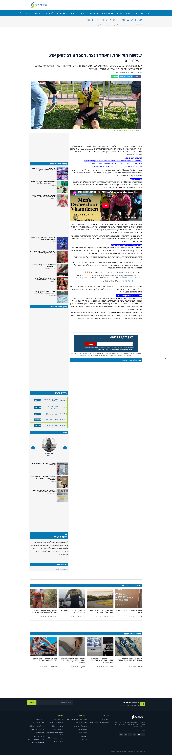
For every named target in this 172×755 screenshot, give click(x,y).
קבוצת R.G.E (83, 736)
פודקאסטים (62, 13)
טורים (73, 13)
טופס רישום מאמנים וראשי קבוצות (77, 719)
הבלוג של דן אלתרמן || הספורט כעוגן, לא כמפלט (44, 464)
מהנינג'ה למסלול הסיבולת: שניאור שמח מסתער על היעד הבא (45, 660)
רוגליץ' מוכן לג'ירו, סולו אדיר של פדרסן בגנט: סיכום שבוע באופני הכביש (117, 163)
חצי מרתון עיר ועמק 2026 (55, 738)
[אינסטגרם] (121, 734)
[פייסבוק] (143, 734)
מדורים (82, 13)
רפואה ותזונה (107, 13)
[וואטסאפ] (125, 734)
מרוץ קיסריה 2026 (57, 726)
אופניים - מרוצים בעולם (113, 20)
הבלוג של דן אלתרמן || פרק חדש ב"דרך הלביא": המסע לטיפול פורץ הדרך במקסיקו (43, 478)
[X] (134, 734)
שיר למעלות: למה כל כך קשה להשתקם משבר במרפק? (44, 265)
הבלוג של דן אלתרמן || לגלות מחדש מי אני (129, 611)
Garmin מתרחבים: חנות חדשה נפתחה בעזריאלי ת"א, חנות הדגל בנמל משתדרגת (101, 660)
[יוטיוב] (130, 734)
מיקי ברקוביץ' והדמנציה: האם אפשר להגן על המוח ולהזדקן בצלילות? (43, 252)
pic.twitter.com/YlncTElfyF (130, 277)
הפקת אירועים (105, 719)
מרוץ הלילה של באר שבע (37, 729)
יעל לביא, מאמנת (49, 454)
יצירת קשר (83, 739)
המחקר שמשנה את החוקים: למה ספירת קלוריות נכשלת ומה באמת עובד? (43, 182)
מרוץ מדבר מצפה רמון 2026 (36, 739)
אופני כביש (136, 20)
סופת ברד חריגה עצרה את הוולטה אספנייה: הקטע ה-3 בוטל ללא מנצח (45, 292)
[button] (137, 76)
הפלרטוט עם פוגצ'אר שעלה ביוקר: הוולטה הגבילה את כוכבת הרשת (45, 278)
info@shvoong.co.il (85, 355)
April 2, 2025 (132, 281)
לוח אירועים (48, 13)
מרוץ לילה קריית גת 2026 (55, 723)
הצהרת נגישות (83, 733)
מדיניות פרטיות (82, 729)
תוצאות (37, 13)
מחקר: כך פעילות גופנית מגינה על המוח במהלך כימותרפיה (101, 611)
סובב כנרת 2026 (39, 733)
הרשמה (31, 703)
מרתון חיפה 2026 (39, 736)
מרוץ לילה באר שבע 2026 (36, 726)
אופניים (129, 13)
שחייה (119, 13)
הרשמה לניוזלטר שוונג (80, 726)
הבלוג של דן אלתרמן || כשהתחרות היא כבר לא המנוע (73, 611)
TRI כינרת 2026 (58, 719)
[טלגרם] (139, 734)
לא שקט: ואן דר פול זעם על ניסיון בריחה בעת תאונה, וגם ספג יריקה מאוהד (116, 166)
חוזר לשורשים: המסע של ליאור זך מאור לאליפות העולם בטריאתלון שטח (44, 611)
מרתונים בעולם (58, 741)
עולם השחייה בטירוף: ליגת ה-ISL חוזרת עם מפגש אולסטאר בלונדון (44, 169)
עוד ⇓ (27, 13)
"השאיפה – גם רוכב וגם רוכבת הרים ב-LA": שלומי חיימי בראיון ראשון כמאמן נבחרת (113, 160)
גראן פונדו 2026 (58, 729)
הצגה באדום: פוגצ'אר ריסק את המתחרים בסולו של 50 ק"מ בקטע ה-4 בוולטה (43, 195)
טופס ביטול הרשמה (81, 723)
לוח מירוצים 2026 (39, 719)
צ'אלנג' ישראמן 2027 (38, 723)
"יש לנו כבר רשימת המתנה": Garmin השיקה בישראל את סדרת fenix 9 (128, 660)
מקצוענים (90, 20)
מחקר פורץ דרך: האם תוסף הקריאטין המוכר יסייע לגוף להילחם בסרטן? (44, 491)
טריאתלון (139, 13)
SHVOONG (139, 25)
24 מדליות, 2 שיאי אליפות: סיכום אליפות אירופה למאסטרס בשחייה (43, 238)
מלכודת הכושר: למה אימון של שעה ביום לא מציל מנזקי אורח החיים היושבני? (73, 660)
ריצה (148, 13)
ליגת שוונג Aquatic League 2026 (55, 734)
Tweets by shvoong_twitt (61, 569)
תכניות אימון (93, 13)
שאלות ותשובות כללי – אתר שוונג (99, 723)
